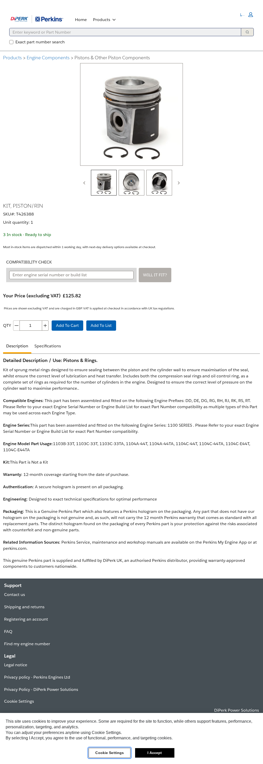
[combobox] (123, 32)
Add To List (101, 325)
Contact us (14, 594)
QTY (7, 325)
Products (101, 19)
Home (81, 19)
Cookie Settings (109, 753)
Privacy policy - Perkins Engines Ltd (37, 677)
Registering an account (26, 619)
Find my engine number (27, 644)
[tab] (104, 182)
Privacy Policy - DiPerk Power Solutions (41, 689)
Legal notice (15, 665)
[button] (246, 14)
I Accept (154, 753)
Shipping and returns (24, 607)
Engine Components (48, 58)
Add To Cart (67, 325)
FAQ (8, 631)
